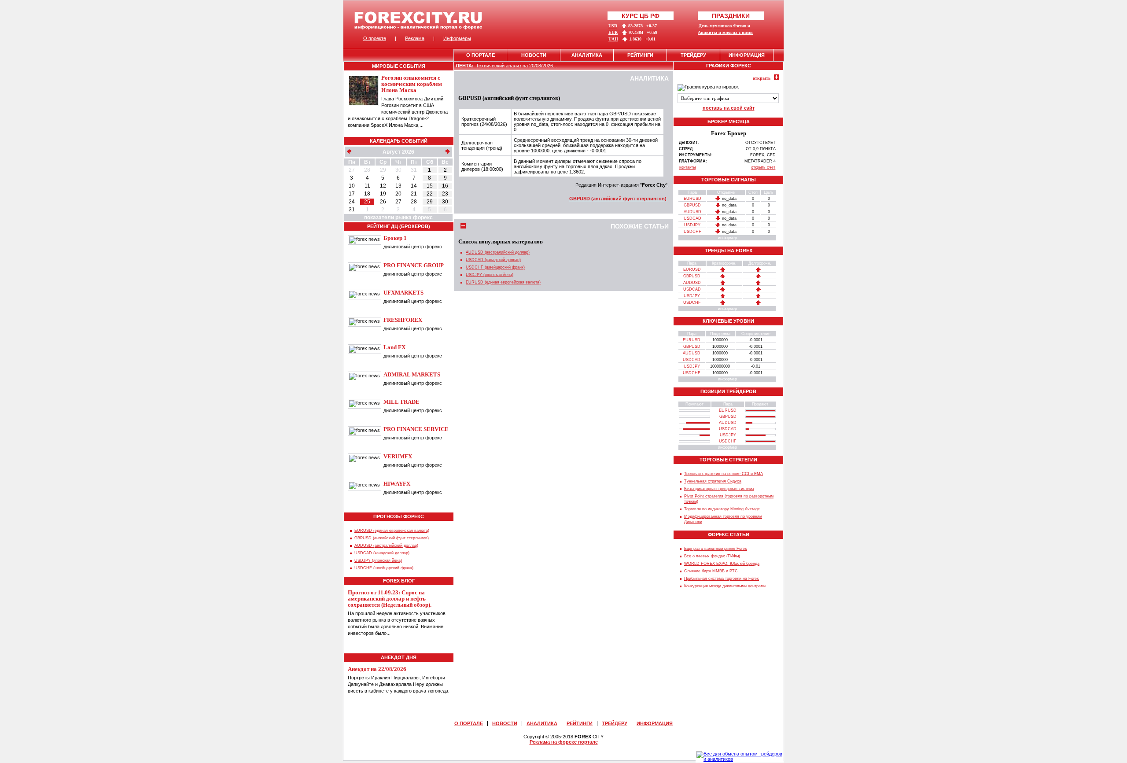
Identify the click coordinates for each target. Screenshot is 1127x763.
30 (398, 170)
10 (352, 186)
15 (430, 186)
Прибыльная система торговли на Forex (721, 578)
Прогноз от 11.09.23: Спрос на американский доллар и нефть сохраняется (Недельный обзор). (389, 598)
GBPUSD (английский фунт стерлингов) (391, 538)
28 (367, 170)
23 (445, 194)
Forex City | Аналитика (418, 20)
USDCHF (692, 231)
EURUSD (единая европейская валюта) (391, 530)
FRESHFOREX (402, 320)
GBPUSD (692, 205)
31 (414, 170)
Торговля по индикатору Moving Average (722, 509)
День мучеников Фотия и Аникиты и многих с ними (725, 29)
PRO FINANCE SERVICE (416, 429)
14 (414, 186)
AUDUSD (692, 212)
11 (367, 186)
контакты (687, 167)
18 (367, 194)
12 (383, 186)
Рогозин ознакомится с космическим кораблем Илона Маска (411, 83)
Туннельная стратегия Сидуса (712, 481)
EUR (613, 32)
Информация (747, 55)
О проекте (374, 38)
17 (352, 194)
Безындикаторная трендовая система (719, 489)
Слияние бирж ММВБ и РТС (711, 571)
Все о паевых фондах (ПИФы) (712, 556)
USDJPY (692, 225)
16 (445, 186)
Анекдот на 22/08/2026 (377, 669)
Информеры (457, 38)
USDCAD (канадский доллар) (381, 553)
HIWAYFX (396, 483)
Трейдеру (693, 55)
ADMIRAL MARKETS (411, 374)
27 (352, 170)
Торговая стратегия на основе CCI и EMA (723, 474)
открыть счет (763, 167)
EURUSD (692, 198)
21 (414, 194)
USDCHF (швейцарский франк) (383, 568)
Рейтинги (640, 55)
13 (398, 186)
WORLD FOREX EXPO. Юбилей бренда (721, 563)
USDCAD (692, 218)
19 (383, 194)
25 (367, 202)
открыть (761, 78)
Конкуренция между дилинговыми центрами (725, 586)
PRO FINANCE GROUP (413, 265)
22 (430, 194)
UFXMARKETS (403, 292)
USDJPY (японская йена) (378, 560)
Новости (533, 55)
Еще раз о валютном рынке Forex (715, 548)
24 (352, 202)
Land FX (394, 347)
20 (398, 194)
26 (383, 202)
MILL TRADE (401, 401)
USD (612, 25)
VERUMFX (397, 456)
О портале (480, 55)
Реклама (414, 38)
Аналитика (586, 55)
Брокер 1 (395, 238)
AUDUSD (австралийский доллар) (386, 545)
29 (383, 170)
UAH (613, 39)
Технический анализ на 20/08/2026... (516, 65)
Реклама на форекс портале (564, 742)
